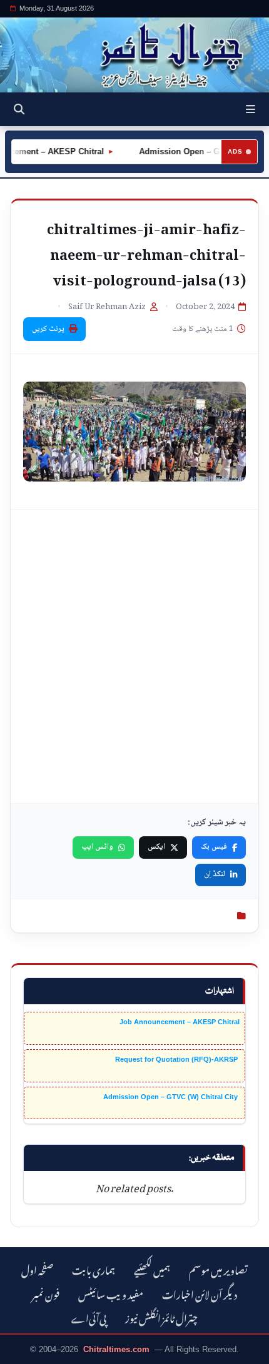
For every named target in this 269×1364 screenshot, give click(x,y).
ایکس (156, 847)
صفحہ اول (37, 1268)
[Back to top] (22, 1352)
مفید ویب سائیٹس (110, 1293)
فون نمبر (45, 1293)
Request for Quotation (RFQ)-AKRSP (177, 1059)
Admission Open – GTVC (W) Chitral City (171, 1096)
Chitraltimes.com (116, 1349)
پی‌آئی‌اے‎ (88, 1316)
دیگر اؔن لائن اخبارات (199, 1293)
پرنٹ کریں (48, 329)
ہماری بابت (93, 1268)
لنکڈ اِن (214, 874)
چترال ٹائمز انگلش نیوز (161, 1316)
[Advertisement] (134, 656)
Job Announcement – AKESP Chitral (179, 1021)
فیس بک (214, 847)
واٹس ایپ (97, 847)
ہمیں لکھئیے (152, 1268)
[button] (250, 109)
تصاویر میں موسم (218, 1268)
